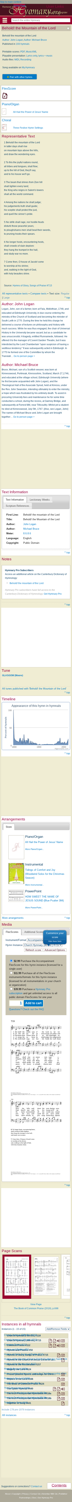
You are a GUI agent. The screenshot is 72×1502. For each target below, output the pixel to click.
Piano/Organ (10, 104)
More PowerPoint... (34, 907)
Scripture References (17, 505)
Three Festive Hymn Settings (28, 127)
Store (9, 826)
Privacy (25, 1494)
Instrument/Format (16, 940)
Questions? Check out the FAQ (26, 1009)
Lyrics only (31, 55)
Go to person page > (24, 356)
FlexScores (12, 932)
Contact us (36, 1486)
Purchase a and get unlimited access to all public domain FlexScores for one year (33, 993)
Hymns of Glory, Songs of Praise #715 (32, 285)
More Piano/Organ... (34, 849)
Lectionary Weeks (40, 499)
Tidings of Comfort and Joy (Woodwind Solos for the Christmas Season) (44, 873)
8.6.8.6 (27, 533)
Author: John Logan (12, 40)
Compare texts (38, 293)
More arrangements (13, 917)
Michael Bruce (31, 528)
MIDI (16, 59)
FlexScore (9, 88)
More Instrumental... (34, 885)
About (7, 1494)
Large (6, 297)
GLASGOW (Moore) (12, 675)
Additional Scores (34, 932)
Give (34, 1498)
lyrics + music (45, 55)
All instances (9, 1415)
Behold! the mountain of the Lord (27, 583)
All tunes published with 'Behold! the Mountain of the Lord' (34, 688)
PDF (22, 51)
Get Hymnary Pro (53, 594)
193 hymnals (22, 44)
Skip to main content (10, 2)
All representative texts (15, 293)
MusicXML (31, 51)
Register (63, 12)
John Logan (29, 524)
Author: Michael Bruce (35, 40)
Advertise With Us (49, 1494)
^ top (67, 297)
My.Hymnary (28, 67)
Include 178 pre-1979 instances (18, 1409)
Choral (6, 120)
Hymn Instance (14, 945)
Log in (50, 12)
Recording (25, 59)
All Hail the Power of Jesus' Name (30, 112)
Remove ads (9, 7)
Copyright (16, 1494)
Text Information (15, 499)
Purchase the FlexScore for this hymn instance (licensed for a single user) (35, 965)
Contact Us (35, 1494)
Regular (65, 293)
